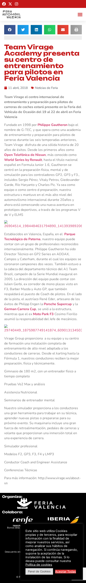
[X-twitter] (10, 4)
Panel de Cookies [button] (39, 571)
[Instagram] (16, 4)
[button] (80, 14)
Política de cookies (38, 565)
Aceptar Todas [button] (65, 571)
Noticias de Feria (46, 88)
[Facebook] (4, 4)
